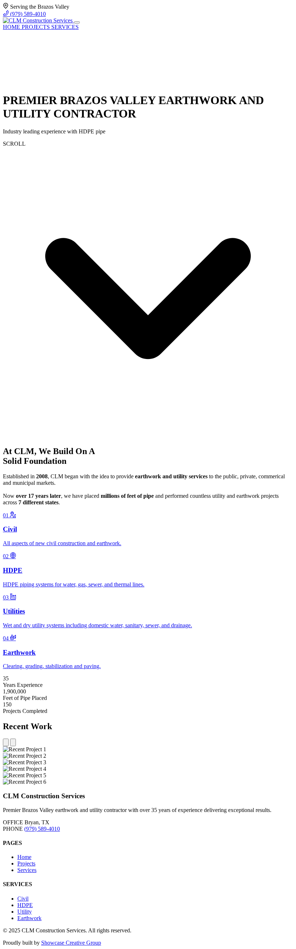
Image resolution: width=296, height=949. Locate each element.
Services (26, 870)
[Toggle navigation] (77, 22)
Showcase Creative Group (71, 943)
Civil (23, 898)
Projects (26, 863)
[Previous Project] (6, 742)
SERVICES (65, 27)
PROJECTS (36, 27)
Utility (24, 912)
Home (24, 857)
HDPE (25, 905)
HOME (12, 27)
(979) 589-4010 (27, 14)
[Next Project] (13, 742)
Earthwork (29, 918)
